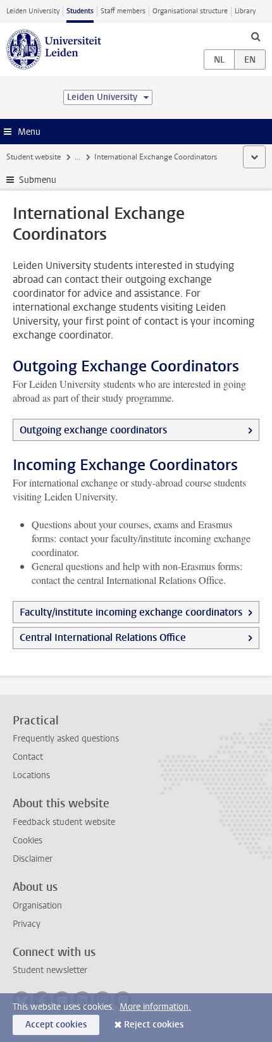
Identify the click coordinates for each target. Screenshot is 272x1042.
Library (245, 11)
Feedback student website (64, 822)
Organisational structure (190, 11)
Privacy (26, 924)
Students (80, 11)
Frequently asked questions (66, 739)
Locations (31, 775)
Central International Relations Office (103, 637)
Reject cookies (153, 1025)
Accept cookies (56, 1025)
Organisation (37, 906)
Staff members (123, 11)
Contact (28, 757)
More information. (155, 1007)
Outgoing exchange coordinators (93, 430)
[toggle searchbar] (255, 36)
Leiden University (32, 11)
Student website (33, 157)
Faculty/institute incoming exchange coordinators (131, 612)
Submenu (37, 180)
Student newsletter (50, 970)
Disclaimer (33, 859)
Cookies (27, 840)
